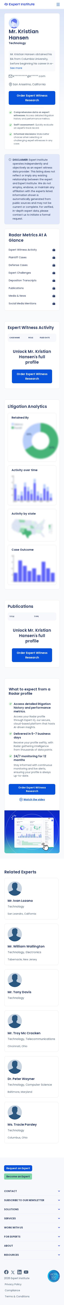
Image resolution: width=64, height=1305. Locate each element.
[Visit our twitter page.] (13, 1272)
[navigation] (58, 4)
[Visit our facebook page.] (6, 1272)
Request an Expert (18, 1168)
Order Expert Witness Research (32, 98)
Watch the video (34, 799)
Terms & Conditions (17, 1296)
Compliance (12, 1290)
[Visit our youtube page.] (26, 1272)
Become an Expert (18, 1176)
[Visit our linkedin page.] (19, 1272)
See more (16, 68)
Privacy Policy (13, 1284)
